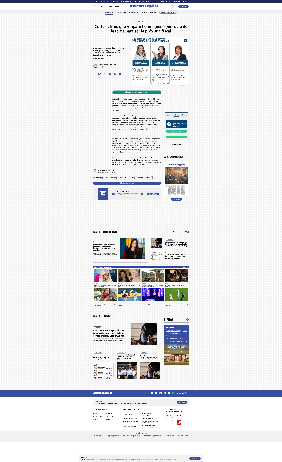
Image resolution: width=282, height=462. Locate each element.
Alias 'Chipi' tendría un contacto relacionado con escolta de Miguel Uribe (149, 357)
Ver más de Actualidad (179, 232)
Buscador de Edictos (168, 12)
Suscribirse (183, 6)
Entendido (195, 458)
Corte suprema (127, 177)
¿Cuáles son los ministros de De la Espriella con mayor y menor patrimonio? (176, 256)
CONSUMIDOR (133, 12)
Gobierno (111, 177)
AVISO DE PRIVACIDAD (148, 418)
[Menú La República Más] (94, 6)
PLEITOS (144, 12)
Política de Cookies (171, 459)
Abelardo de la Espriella (180, 1)
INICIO (95, 414)
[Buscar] (101, 6)
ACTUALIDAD (109, 12)
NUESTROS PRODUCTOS (130, 418)
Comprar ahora (176, 131)
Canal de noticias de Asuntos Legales (138, 92)
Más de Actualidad (105, 232)
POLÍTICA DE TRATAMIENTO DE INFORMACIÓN (150, 421)
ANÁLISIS (153, 12)
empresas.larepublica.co (131, 436)
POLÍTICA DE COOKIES (129, 426)
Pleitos (168, 319)
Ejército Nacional (165, 1)
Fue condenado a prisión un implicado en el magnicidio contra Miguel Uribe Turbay (176, 244)
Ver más (175, 199)
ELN (156, 1)
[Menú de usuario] (172, 6)
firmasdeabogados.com (152, 436)
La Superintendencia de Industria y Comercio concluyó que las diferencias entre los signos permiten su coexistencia (176, 340)
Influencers (104, 1)
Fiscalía (98, 177)
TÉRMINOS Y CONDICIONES (130, 422)
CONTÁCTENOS (127, 414)
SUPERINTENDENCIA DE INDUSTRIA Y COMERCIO (149, 426)
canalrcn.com (169, 436)
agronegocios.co (114, 436)
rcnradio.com (183, 436)
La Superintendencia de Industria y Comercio (123, 1)
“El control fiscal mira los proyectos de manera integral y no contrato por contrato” (104, 248)
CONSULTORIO (121, 12)
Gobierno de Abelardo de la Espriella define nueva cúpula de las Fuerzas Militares (126, 357)
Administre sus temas (128, 183)
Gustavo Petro (145, 177)
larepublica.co (99, 436)
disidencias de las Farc (145, 1)
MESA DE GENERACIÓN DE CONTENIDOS (148, 414)
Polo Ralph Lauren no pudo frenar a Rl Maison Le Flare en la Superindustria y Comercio (176, 332)
